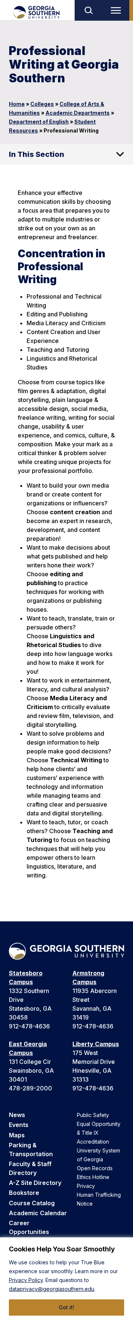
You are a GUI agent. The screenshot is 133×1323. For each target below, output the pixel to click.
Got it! (66, 1307)
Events (18, 1124)
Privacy (86, 1186)
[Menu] (117, 10)
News (17, 1114)
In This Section (36, 154)
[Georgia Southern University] (36, 12)
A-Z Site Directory (35, 1182)
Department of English (39, 121)
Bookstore (24, 1192)
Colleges (42, 104)
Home (17, 104)
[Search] (88, 10)
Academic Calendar (38, 1213)
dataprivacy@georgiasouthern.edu (51, 1289)
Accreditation (93, 1141)
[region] (66, 1280)
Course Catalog (32, 1203)
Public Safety (93, 1115)
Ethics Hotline (93, 1177)
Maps (17, 1135)
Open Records (95, 1168)
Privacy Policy (26, 1280)
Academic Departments (77, 113)
